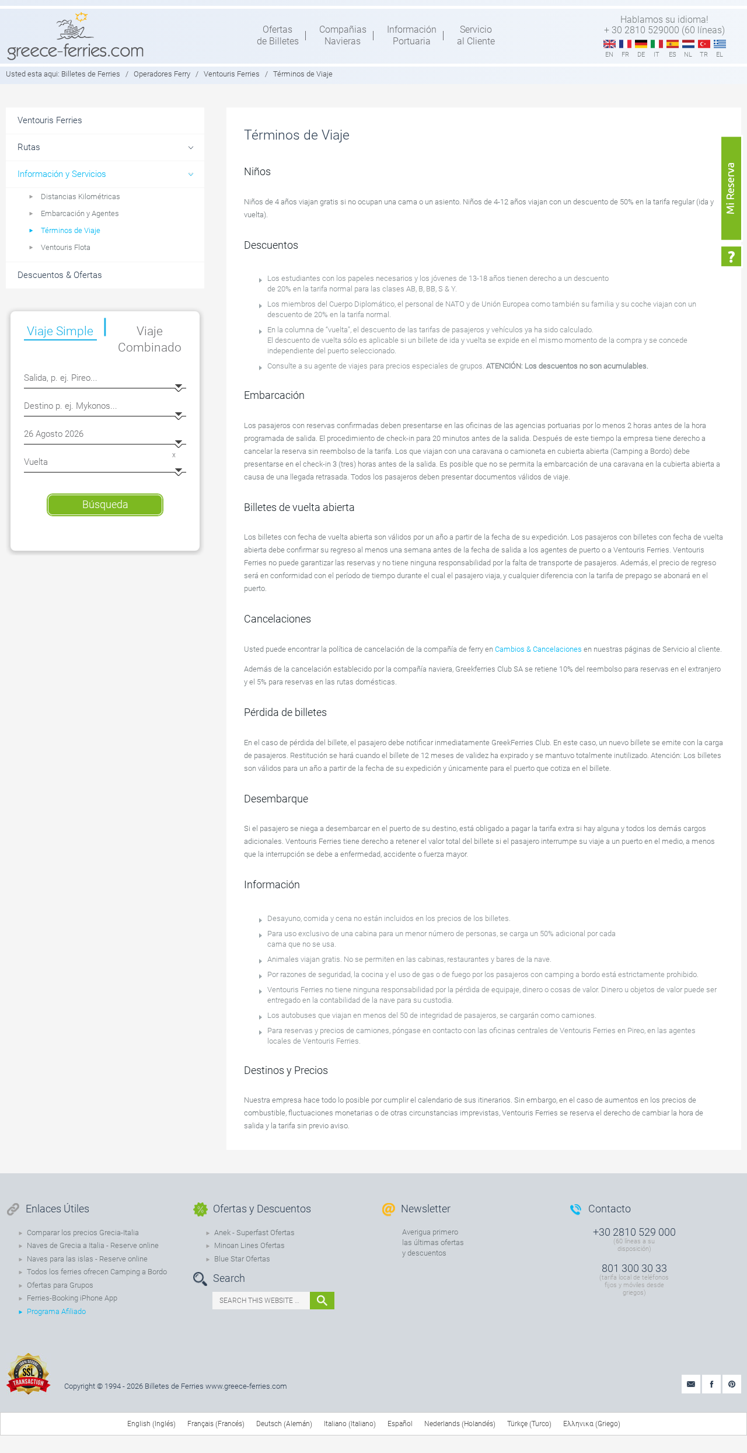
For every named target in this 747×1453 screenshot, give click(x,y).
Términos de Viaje (70, 230)
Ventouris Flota (65, 247)
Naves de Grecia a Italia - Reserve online (93, 1245)
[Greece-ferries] (75, 36)
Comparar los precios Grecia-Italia (83, 1232)
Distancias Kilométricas (80, 196)
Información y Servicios (62, 174)
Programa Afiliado (56, 1311)
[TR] (704, 44)
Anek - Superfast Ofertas (254, 1232)
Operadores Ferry (162, 73)
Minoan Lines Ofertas (249, 1245)
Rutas (29, 147)
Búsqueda (105, 504)
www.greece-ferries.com (246, 1386)
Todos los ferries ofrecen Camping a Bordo (97, 1271)
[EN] (609, 44)
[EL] (720, 44)
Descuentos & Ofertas (60, 275)
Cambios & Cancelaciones (538, 649)
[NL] (688, 44)
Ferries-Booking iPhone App (72, 1298)
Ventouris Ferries (232, 73)
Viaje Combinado (149, 339)
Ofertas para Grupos (60, 1285)
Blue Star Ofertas (242, 1258)
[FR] (625, 44)
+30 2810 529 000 (634, 1232)
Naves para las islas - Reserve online (87, 1258)
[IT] (657, 44)
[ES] (672, 44)
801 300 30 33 (634, 1268)
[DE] (641, 44)
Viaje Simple (60, 331)
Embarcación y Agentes (80, 213)
